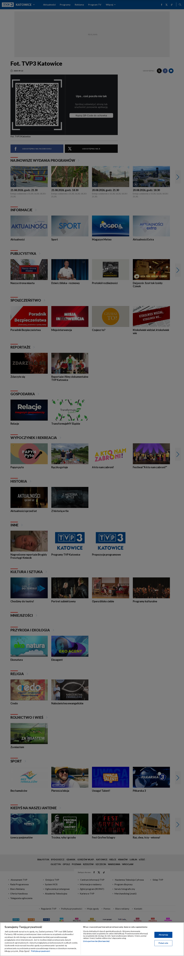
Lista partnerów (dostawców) (96, 941)
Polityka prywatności (40, 951)
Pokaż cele (163, 943)
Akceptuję (163, 935)
